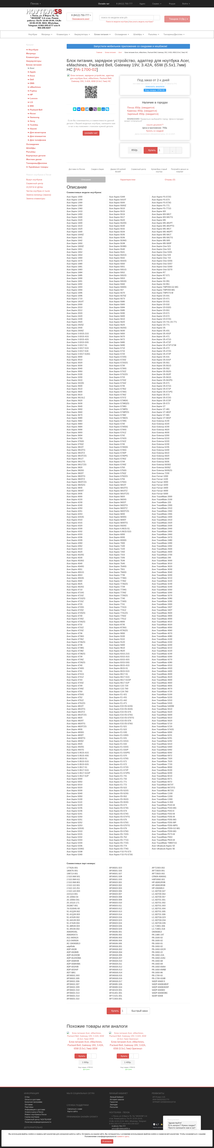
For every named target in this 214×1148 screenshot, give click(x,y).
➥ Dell (31, 79)
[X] (91, 109)
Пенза (34, 3)
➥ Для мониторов (37, 132)
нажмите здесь (123, 1136)
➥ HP (30, 94)
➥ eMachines (34, 87)
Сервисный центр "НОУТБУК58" (38, 1119)
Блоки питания (101, 34)
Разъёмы (153, 34)
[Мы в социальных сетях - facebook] (84, 1100)
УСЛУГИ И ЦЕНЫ (34, 187)
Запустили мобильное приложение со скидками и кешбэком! (129, 46)
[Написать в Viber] (82, 23)
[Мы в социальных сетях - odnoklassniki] (74, 1100)
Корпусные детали (36, 155)
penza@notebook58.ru (120, 1129)
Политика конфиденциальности (38, 1122)
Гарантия (114, 1102)
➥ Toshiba (33, 125)
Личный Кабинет (117, 1097)
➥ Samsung (33, 117)
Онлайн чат (103, 3)
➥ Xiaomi (32, 128)
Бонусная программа (33, 1102)
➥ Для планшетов (37, 136)
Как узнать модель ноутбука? (141, 22)
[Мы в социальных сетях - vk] (69, 1100)
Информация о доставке (35, 1110)
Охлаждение (121, 34)
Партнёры (29, 1107)
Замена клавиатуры (35, 198)
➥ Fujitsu (32, 91)
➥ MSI (31, 106)
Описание (86, 179)
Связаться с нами (74, 1109)
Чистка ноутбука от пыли (38, 191)
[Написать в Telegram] (77, 23)
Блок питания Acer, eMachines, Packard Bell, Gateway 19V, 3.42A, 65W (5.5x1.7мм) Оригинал (128, 1045)
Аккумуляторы (81, 34)
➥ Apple (32, 72)
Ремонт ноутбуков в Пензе (36, 1115)
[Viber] (95, 109)
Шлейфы (138, 34)
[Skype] (107, 109)
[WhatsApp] (99, 109)
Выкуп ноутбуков (34, 179)
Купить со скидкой (154, 131)
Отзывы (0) (170, 179)
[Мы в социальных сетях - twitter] (79, 1100)
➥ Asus (31, 76)
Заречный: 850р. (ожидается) (143, 114)
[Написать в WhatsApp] (87, 23)
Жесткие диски (34, 159)
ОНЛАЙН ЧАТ (91, 133)
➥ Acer (31, 68)
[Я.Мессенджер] (74, 109)
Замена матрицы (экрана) (38, 195)
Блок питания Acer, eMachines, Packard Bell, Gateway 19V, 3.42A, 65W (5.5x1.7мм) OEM (86, 1045)
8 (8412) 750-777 (124, 3)
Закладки (113, 1105)
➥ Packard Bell (35, 110)
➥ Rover (32, 113)
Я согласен (107, 1141)
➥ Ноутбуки (32, 49)
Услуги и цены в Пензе (34, 1112)
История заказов (117, 1100)
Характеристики (127, 179)
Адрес (142, 3)
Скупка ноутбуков (32, 1117)
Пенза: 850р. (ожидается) (140, 107)
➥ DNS (31, 83)
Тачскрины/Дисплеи (173, 34)
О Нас (27, 1097)
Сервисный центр (34, 183)
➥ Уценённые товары (37, 167)
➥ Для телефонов (37, 140)
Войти (185, 3)
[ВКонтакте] (79, 109)
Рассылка (114, 1107)
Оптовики (29, 1105)
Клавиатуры (63, 34)
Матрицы (46, 34)
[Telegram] (87, 109)
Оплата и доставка (32, 1100)
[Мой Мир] (103, 109)
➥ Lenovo (33, 98)
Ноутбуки (32, 34)
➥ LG (30, 102)
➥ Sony (31, 121)
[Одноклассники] (83, 109)
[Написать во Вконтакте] (72, 23)
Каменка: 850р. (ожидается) (142, 111)
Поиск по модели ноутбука (117, 22)
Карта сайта (72, 1111)
